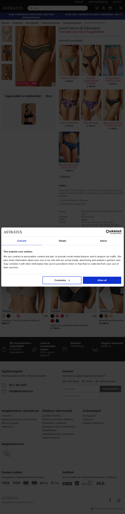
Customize (60, 280)
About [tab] (103, 240)
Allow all (102, 280)
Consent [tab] (21, 240)
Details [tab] (62, 240)
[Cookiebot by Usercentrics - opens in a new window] (108, 232)
